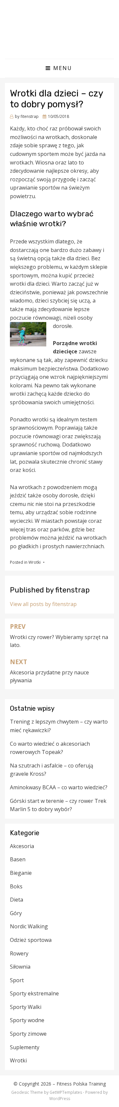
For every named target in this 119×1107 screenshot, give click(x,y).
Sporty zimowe (28, 1033)
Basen (17, 859)
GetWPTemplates (66, 1092)
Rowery (19, 953)
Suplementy (24, 1047)
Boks (16, 886)
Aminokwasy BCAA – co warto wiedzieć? (58, 787)
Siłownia (20, 966)
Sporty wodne (27, 1020)
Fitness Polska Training (81, 1084)
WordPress (59, 1098)
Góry (16, 913)
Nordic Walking (29, 926)
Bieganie (21, 872)
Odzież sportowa (31, 940)
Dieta (16, 899)
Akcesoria (22, 846)
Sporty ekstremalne (34, 993)
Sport (17, 980)
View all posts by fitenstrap (43, 604)
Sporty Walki (25, 1007)
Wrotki (34, 562)
